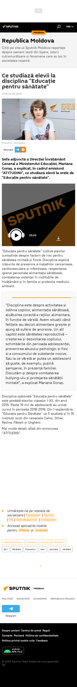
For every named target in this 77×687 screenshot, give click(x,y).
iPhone (24, 530)
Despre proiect (11, 630)
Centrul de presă (31, 630)
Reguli (46, 630)
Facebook (33, 515)
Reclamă (19, 635)
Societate (31, 542)
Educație (45, 542)
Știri (6, 549)
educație (54, 549)
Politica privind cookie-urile (18, 640)
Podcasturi (59, 542)
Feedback (42, 640)
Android (41, 530)
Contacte (7, 635)
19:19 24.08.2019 (11, 94)
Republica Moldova (13, 542)
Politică (7, 598)
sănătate (66, 549)
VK (11, 519)
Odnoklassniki (26, 519)
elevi (43, 549)
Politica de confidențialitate (42, 635)
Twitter (49, 515)
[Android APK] (13, 651)
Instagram (48, 519)
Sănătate (16, 549)
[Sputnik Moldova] (11, 28)
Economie (40, 598)
